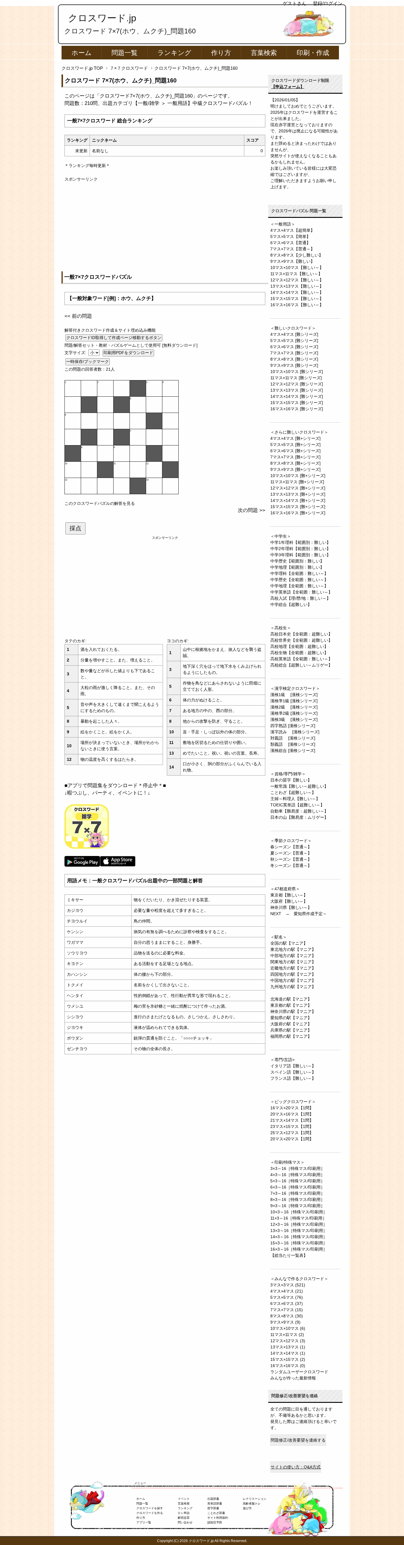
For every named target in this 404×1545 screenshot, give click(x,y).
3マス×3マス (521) (287, 1285)
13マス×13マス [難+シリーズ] (297, 494)
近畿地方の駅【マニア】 (293, 968)
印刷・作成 (313, 52)
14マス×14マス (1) (287, 1353)
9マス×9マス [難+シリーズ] (295, 469)
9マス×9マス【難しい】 (292, 261)
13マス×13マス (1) (287, 1347)
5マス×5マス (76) (286, 1297)
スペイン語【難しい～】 (293, 1072)
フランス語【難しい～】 (293, 1078)
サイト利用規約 (217, 1517)
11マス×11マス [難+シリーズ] (297, 481)
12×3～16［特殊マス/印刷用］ (298, 1224)
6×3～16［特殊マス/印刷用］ (297, 1187)
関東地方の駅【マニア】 (293, 961)
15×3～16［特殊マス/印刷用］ (298, 1243)
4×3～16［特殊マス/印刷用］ (297, 1174)
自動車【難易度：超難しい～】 (299, 811)
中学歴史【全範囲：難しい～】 (299, 579)
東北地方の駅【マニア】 (293, 949)
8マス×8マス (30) (286, 1316)
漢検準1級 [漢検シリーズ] (294, 700)
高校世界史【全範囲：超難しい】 (301, 640)
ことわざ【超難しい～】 (293, 792)
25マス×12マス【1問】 (291, 1132)
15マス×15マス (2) (287, 1359)
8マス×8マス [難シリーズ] (294, 359)
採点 (75, 528)
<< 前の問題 (78, 316)
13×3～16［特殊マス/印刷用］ (298, 1230)
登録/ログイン (327, 3)
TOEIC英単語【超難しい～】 (297, 805)
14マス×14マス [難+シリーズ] (297, 500)
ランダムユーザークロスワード (299, 1371)
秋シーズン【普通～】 (291, 859)
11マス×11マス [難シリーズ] (296, 377)
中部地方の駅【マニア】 (293, 955)
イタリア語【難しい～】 (293, 1065)
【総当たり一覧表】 (289, 1255)
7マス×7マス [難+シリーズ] (295, 457)
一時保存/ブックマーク (87, 361)
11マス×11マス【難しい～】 (296, 273)
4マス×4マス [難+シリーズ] (295, 438)
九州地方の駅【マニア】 (293, 986)
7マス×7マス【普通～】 (292, 249)
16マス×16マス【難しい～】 (297, 304)
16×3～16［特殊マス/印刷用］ (298, 1249)
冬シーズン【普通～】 (291, 865)
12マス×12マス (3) (287, 1340)
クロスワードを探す (149, 1508)
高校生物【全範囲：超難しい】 (299, 652)
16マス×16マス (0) (287, 1365)
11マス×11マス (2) (287, 1334)
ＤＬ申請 (184, 1513)
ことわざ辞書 (216, 1513)
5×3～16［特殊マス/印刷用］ (297, 1180)
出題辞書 (213, 1498)
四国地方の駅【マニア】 (293, 974)
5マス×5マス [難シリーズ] (294, 340)
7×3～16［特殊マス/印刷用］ (297, 1193)
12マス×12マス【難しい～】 (297, 280)
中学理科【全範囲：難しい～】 (299, 573)
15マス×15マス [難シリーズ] (296, 402)
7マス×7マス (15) (286, 1309)
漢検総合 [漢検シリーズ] (292, 750)
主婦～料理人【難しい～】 (295, 798)
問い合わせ (185, 1522)
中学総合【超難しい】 (291, 604)
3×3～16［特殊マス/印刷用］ (297, 1168)
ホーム (82, 52)
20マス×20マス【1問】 (291, 1139)
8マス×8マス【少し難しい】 (296, 255)
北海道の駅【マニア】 (291, 999)
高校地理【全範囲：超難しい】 (299, 646)
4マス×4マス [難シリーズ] (294, 334)
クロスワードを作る (149, 1513)
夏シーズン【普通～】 (291, 853)
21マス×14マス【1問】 (291, 1120)
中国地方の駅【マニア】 (293, 980)
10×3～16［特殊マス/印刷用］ (298, 1212)
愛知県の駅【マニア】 (291, 1017)
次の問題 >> (251, 510)
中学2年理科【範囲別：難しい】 (300, 548)
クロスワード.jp (102, 18)
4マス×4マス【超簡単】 (292, 230)
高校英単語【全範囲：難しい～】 (301, 658)
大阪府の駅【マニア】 (291, 1024)
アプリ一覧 (143, 1522)
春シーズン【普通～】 (291, 846)
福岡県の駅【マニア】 (291, 1036)
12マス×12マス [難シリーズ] (296, 384)
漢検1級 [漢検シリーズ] (294, 694)
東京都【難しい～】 (289, 895)
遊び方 (247, 1508)
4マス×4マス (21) (286, 1291)
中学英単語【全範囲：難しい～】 (301, 592)
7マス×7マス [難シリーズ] (294, 353)
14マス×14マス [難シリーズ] (296, 396)
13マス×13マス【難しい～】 (297, 286)
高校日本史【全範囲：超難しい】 (301, 634)
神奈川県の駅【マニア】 (293, 1011)
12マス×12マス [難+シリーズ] (297, 488)
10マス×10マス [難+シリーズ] (297, 475)
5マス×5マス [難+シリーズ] (295, 444)
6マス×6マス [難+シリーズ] (295, 450)
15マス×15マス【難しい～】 (297, 298)
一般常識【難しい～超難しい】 (299, 786)
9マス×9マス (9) (285, 1322)
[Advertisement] (164, 223)
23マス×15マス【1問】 (291, 1126)
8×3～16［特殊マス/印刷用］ (297, 1199)
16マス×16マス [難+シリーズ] (297, 512)
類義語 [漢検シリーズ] (292, 744)
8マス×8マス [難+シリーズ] (295, 463)
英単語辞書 (214, 1503)
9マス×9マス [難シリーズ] (294, 365)
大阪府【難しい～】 (289, 901)
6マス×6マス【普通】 (290, 242)
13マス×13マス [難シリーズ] (296, 390)
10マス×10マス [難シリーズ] (296, 371)
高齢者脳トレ (252, 1503)
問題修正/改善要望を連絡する (298, 1440)
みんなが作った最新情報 (293, 1378)
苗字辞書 (213, 1508)
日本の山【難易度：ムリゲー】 (299, 817)
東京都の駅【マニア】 (291, 1005)
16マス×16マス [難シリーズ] (296, 408)
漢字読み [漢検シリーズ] (294, 731)
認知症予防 (214, 1522)
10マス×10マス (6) (287, 1328)
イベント (184, 1498)
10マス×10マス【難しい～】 (297, 267)
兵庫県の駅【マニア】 (291, 1030)
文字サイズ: (76, 352)
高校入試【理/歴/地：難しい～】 (300, 598)
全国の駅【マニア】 (289, 943)
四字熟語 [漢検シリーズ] (292, 725)
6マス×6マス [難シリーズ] (294, 346)
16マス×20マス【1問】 (291, 1107)
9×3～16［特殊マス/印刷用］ (297, 1205)
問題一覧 (124, 52)
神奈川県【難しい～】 (291, 907)
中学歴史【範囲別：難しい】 (297, 561)
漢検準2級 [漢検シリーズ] (294, 713)
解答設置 (184, 1517)
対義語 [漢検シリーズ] (292, 738)
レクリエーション (254, 1498)
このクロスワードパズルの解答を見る (99, 503)
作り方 (221, 52)
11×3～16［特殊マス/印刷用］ (298, 1218)
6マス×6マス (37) (286, 1303)
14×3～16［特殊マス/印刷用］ (298, 1236)
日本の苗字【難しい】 (291, 780)
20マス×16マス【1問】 (291, 1114)
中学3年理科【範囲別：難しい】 (300, 554)
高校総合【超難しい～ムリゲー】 (301, 665)
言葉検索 (264, 52)
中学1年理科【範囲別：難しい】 (300, 542)
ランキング (174, 52)
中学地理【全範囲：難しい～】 (299, 585)
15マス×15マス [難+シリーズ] (297, 506)
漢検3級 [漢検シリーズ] (294, 719)
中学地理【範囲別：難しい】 (297, 567)
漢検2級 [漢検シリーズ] (294, 707)
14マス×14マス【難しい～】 (297, 292)
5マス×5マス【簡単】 (290, 236)
